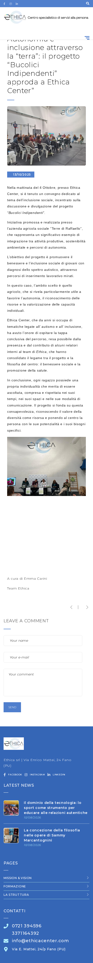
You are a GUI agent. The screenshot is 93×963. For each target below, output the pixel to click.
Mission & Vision (18, 878)
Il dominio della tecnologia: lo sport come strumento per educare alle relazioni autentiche (56, 808)
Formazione (15, 886)
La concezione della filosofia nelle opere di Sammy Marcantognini (52, 835)
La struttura (16, 894)
